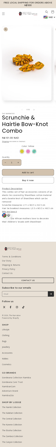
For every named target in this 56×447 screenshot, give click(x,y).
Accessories (7, 353)
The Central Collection (11, 418)
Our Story (6, 260)
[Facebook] (10, 307)
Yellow (22, 151)
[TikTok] (23, 307)
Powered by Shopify (10, 318)
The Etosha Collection (11, 430)
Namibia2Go (8, 395)
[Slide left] (22, 110)
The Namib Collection (11, 407)
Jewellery (6, 347)
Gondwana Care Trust (12, 382)
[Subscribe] (51, 294)
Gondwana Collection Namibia (16, 377)
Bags (4, 341)
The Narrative (15, 315)
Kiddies (5, 358)
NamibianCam (8, 386)
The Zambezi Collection (12, 436)
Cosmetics (6, 364)
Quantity (6, 157)
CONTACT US (28, 280)
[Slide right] (34, 110)
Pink (28, 151)
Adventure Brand (10, 391)
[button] (3, 14)
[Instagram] (17, 307)
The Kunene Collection (12, 424)
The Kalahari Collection (12, 413)
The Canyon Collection (12, 442)
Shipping (5, 141)
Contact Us (7, 273)
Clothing (5, 335)
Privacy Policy (8, 269)
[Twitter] (4, 307)
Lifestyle (5, 329)
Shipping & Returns (11, 265)
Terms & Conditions (11, 256)
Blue (34, 151)
